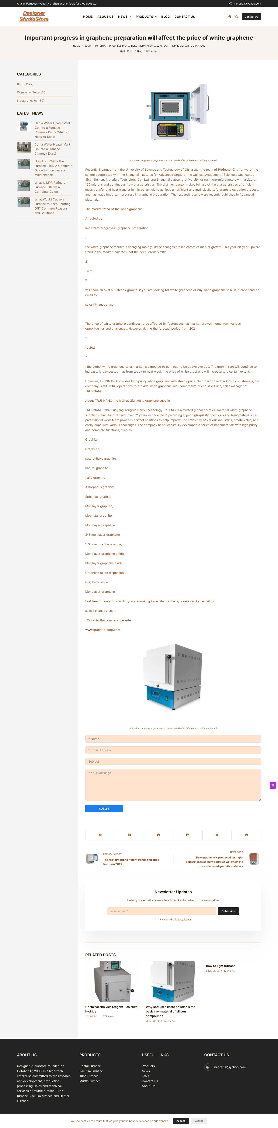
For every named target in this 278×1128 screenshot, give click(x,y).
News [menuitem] (122, 16)
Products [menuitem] (144, 16)
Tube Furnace (89, 1076)
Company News (28, 92)
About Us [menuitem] (105, 16)
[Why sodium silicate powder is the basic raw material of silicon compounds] (173, 981)
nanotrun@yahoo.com (247, 3)
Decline (199, 1120)
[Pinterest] (158, 835)
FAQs (145, 1076)
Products (148, 1066)
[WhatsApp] (246, 835)
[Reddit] (217, 835)
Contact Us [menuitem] (185, 16)
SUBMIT (104, 808)
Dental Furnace (90, 1066)
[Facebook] (100, 835)
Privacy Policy (183, 919)
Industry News (27, 100)
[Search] (236, 16)
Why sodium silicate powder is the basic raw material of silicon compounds (170, 1011)
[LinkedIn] (188, 835)
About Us (148, 1086)
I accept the (175, 919)
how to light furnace (220, 966)
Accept (180, 1120)
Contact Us (251, 16)
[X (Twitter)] (129, 835)
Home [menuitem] (88, 16)
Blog (139, 51)
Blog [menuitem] (165, 16)
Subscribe (228, 911)
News (146, 1071)
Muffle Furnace (90, 1081)
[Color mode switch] (229, 16)
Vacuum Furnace (91, 1071)
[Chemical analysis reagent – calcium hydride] (112, 981)
